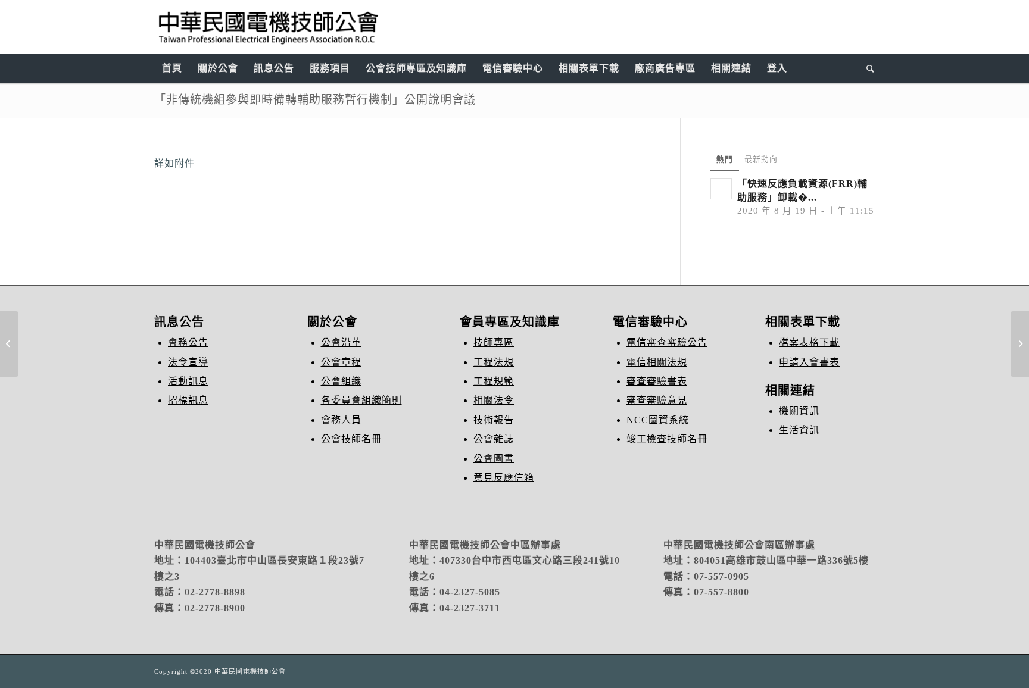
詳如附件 (174, 163)
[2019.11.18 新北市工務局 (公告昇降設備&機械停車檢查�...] (9, 344)
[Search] (867, 68)
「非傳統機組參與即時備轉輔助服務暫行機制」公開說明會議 (315, 99)
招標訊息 (188, 400)
